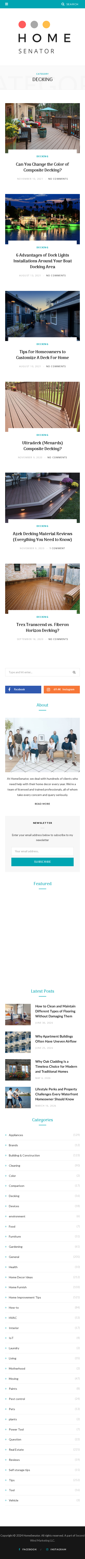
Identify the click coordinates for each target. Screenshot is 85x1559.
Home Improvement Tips (25, 1297)
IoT (11, 1338)
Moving (13, 1378)
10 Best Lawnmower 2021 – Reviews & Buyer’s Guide (42, 968)
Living (12, 1358)
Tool (42, 1135)
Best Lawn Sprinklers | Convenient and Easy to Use (42, 1057)
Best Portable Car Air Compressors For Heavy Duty (42, 1234)
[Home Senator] (42, 37)
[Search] (63, 4)
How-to (14, 1307)
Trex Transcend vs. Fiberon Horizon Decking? (43, 628)
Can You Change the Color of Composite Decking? (42, 167)
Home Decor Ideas (21, 1277)
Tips (12, 1480)
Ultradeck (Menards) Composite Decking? (42, 446)
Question (15, 1439)
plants (13, 1419)
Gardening (42, 957)
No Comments (58, 178)
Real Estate (16, 1449)
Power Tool (42, 1223)
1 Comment (57, 548)
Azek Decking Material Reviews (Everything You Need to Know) (42, 537)
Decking (42, 156)
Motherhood (17, 1368)
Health (13, 1267)
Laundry (14, 1348)
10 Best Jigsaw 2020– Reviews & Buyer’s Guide (42, 1145)
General (14, 1257)
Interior (14, 1328)
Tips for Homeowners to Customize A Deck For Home (42, 355)
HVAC (13, 1317)
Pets (12, 1409)
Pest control (17, 1399)
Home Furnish (18, 1287)
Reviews (14, 1459)
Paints (13, 1388)
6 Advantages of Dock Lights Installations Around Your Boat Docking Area (42, 261)
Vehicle (13, 1500)
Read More (42, 803)
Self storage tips (19, 1470)
